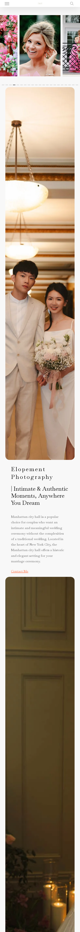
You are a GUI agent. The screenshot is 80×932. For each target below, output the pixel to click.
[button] (7, 3)
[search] (71, 3)
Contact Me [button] (19, 571)
